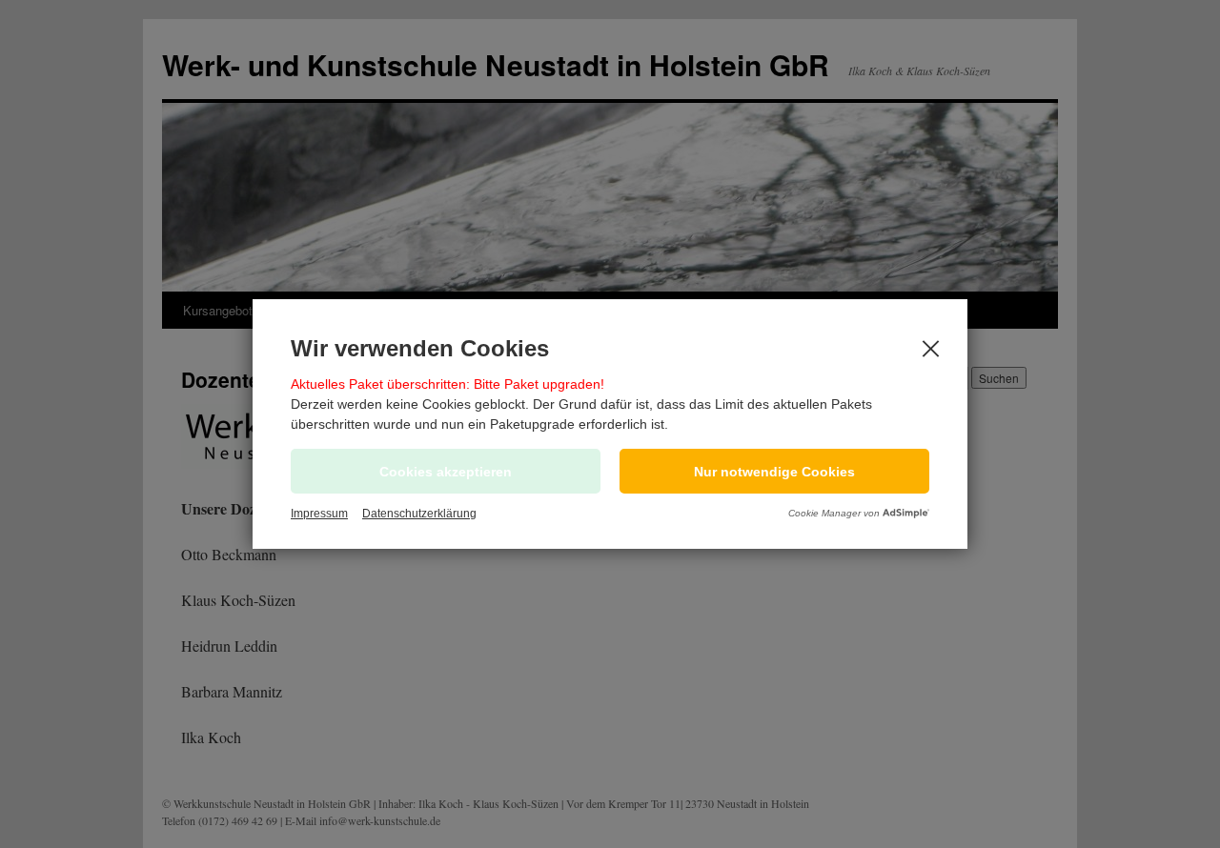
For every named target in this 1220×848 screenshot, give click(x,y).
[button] (774, 471)
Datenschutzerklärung (419, 513)
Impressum (319, 513)
